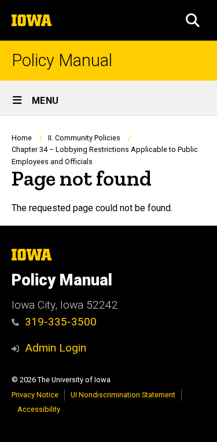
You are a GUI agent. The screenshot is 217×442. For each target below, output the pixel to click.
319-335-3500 (61, 321)
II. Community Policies (84, 137)
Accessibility (38, 409)
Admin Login (55, 347)
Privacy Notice (35, 394)
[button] (192, 20)
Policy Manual (62, 60)
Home (22, 137)
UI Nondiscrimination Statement (123, 394)
